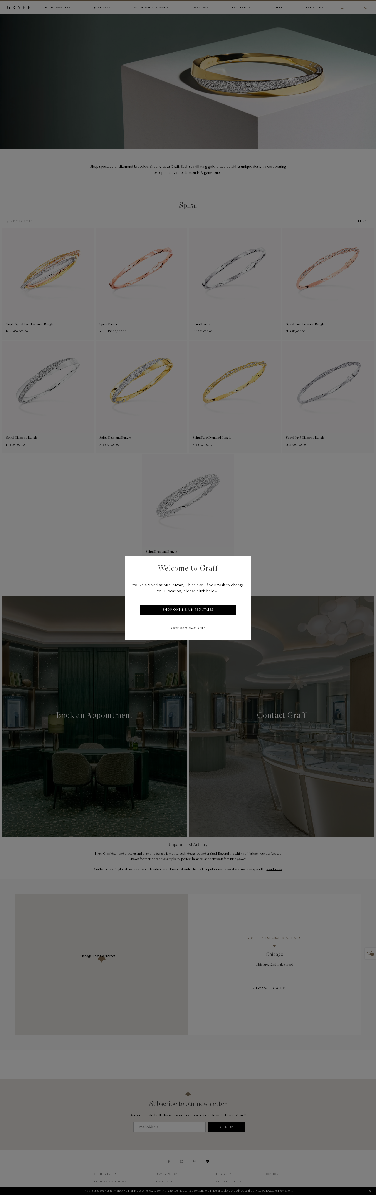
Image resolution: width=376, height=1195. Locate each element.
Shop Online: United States (188, 610)
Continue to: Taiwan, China (188, 628)
